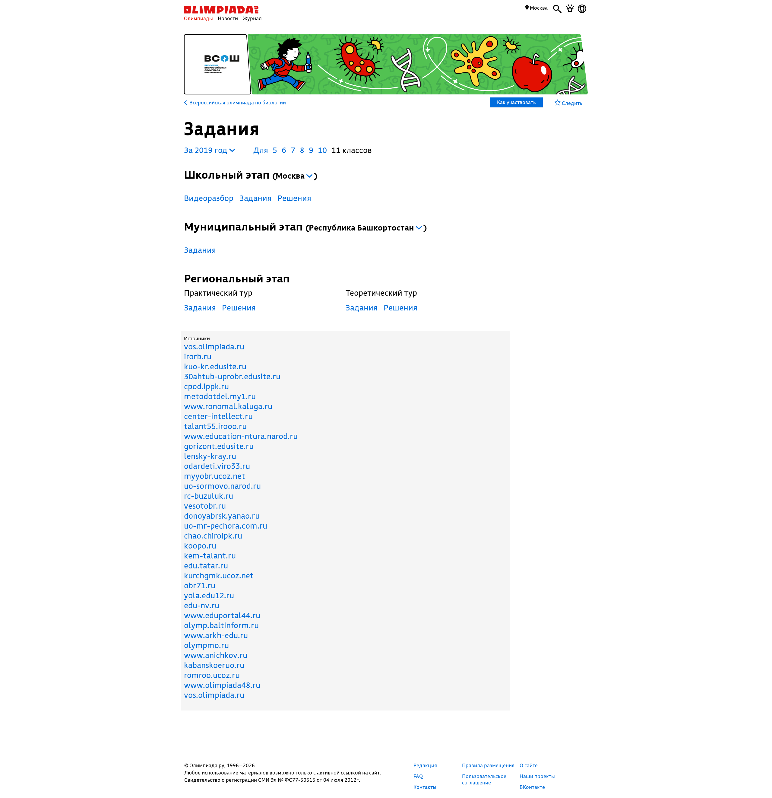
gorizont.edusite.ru (219, 446)
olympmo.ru (206, 645)
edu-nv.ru (201, 605)
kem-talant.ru (210, 556)
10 (322, 150)
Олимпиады (198, 18)
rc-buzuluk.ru (208, 496)
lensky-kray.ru (210, 456)
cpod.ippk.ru (206, 386)
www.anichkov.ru (215, 655)
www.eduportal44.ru (222, 615)
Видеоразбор (208, 198)
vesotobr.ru (205, 506)
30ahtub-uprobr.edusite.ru (232, 376)
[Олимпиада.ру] (221, 10)
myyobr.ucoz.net (214, 476)
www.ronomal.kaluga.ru (228, 406)
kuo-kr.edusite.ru (215, 366)
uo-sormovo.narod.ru (222, 486)
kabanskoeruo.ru (214, 665)
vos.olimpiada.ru (214, 346)
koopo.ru (200, 546)
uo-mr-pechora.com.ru (225, 526)
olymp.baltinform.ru (221, 625)
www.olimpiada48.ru (222, 685)
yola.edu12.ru (209, 595)
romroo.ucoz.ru (212, 675)
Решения (294, 198)
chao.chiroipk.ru (213, 536)
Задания (255, 198)
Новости (228, 18)
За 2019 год (206, 150)
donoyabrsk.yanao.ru (222, 516)
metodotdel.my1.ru (220, 396)
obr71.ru (199, 585)
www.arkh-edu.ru (216, 635)
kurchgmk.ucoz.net (219, 575)
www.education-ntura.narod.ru (241, 436)
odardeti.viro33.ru (217, 466)
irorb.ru (197, 356)
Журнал (252, 18)
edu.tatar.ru (206, 566)
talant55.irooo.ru (215, 426)
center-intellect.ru (218, 416)
